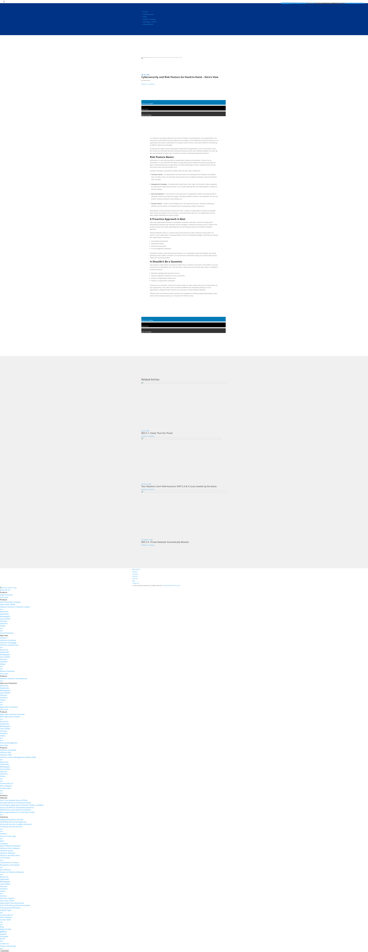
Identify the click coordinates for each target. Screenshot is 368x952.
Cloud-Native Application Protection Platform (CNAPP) (21, 805)
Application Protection (9, 707)
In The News (5, 858)
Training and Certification (10, 908)
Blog (133, 581)
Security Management (9, 743)
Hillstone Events (6, 850)
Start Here (4, 597)
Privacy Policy (167, 585)
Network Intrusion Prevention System (15, 607)
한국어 (2, 939)
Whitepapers (5, 616)
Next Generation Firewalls (10, 602)
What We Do (136, 569)
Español (3, 934)
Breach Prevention (7, 671)
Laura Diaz (146, 80)
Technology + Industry (150, 22)
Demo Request (6, 786)
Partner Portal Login (8, 836)
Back (1, 609)
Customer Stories (148, 14)
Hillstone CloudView (8, 750)
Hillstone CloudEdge (8, 643)
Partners (135, 576)
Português (4, 936)
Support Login (5, 910)
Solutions (135, 574)
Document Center (7, 900)
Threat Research (148, 24)
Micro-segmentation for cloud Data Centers (17, 812)
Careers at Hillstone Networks (12, 872)
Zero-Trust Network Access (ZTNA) (13, 800)
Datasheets (4, 614)
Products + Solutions (149, 19)
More (2, 841)
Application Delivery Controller (12, 714)
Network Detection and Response (13, 678)
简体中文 (3, 931)
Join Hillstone (5, 869)
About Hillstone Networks (10, 846)
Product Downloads (8, 946)
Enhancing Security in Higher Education (16, 824)
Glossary (135, 578)
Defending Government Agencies (13, 822)
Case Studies (5, 619)
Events (145, 17)
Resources (4, 611)
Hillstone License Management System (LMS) (18, 757)
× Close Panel (4, 951)
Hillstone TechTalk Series (10, 855)
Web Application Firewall (10, 716)
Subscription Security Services (12, 903)
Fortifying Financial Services (11, 826)
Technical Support (7, 898)
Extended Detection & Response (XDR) (15, 803)
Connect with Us (6, 783)
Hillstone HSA (5, 752)
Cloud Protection (7, 633)
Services (3, 896)
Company (4, 843)
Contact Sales (5, 788)
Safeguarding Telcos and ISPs (11, 819)
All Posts (145, 12)
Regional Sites (5, 929)
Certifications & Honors (9, 862)
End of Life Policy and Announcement (15, 905)
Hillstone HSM (5, 755)
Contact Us (135, 583)
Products (135, 572)
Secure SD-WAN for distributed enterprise (17, 807)
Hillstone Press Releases (10, 848)
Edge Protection (6, 595)
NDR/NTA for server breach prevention (15, 810)
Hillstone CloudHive (8, 640)
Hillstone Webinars (7, 853)
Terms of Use (176, 585)
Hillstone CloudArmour (9, 645)
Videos (2, 626)
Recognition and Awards (10, 865)
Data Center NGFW (7, 604)
